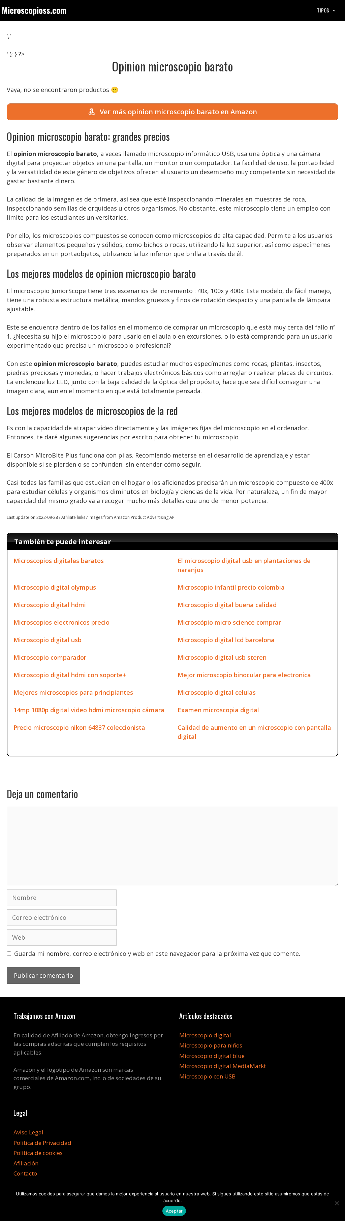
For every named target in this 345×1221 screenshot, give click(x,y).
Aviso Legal (28, 1132)
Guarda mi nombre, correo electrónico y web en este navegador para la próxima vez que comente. (157, 953)
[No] (336, 1203)
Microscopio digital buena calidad (227, 605)
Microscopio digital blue (212, 1056)
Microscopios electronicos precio (61, 622)
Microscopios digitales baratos (58, 561)
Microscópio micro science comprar (229, 622)
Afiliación (25, 1163)
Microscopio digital (205, 1035)
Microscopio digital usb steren (222, 657)
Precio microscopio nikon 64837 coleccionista (79, 727)
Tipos (323, 10)
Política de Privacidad (42, 1143)
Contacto (25, 1173)
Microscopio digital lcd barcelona (226, 640)
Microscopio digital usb (47, 640)
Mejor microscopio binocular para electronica (244, 675)
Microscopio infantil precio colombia (231, 587)
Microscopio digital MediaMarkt (222, 1066)
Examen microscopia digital (218, 710)
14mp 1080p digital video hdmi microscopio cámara (88, 710)
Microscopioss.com (34, 10)
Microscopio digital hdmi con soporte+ (69, 675)
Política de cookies (38, 1153)
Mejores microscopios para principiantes (73, 692)
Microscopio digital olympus (54, 587)
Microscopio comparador (49, 657)
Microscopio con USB (207, 1076)
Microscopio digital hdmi (49, 605)
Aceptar (174, 1211)
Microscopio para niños (210, 1045)
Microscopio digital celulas (217, 692)
